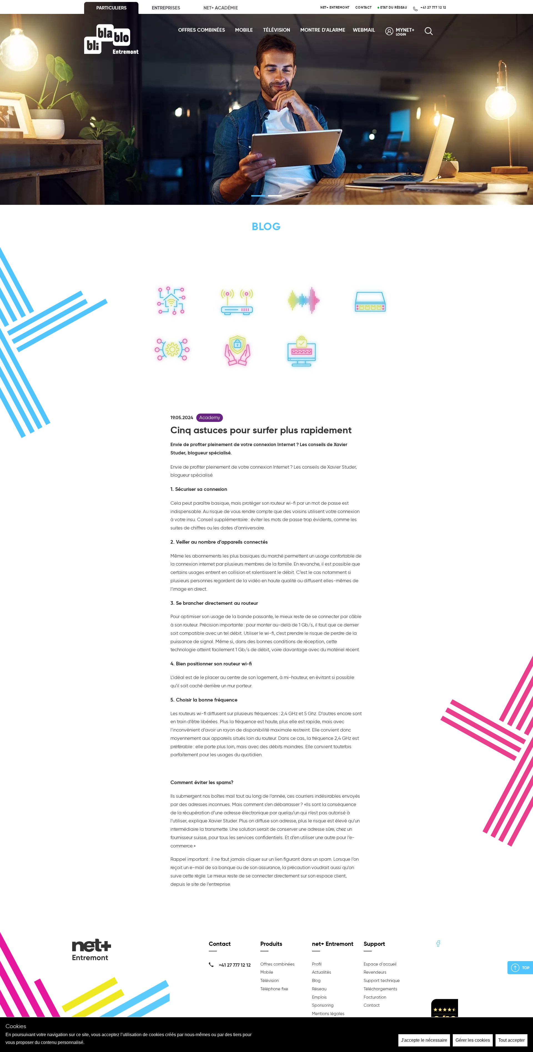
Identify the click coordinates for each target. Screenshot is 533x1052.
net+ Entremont (335, 7)
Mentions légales (328, 1013)
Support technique (382, 980)
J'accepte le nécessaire (424, 1040)
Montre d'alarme (322, 30)
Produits (271, 943)
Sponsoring (323, 1005)
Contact (363, 7)
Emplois (319, 997)
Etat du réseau (393, 7)
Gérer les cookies (473, 1040)
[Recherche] (429, 33)
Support (374, 943)
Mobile (244, 30)
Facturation (375, 997)
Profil (316, 964)
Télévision (276, 30)
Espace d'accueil (380, 964)
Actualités (321, 972)
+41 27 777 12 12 (433, 7)
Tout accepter (511, 1040)
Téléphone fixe (274, 988)
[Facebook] (438, 944)
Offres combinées (201, 30)
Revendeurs (375, 972)
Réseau (319, 988)
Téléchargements (380, 988)
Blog (316, 980)
